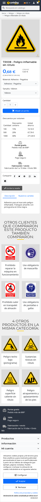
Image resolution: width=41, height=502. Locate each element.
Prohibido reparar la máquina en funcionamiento (10, 270)
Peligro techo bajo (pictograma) (10, 359)
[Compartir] (15, 176)
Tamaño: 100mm (10, 89)
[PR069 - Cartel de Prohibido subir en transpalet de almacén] (10, 290)
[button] (34, 3)
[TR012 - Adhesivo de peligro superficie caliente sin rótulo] (10, 378)
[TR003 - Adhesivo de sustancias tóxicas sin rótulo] (31, 344)
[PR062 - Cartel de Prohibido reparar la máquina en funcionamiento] (10, 253)
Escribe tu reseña (13, 188)
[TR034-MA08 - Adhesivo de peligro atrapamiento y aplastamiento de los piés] (31, 378)
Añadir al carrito (20, 110)
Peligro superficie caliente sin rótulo (10, 395)
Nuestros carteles (26, 196)
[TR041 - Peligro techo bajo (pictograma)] (10, 344)
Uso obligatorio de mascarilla (31, 267)
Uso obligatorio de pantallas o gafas (31, 305)
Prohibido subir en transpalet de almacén (10, 305)
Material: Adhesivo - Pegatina (15, 79)
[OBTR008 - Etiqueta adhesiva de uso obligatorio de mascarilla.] (31, 253)
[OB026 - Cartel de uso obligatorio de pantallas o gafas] (31, 290)
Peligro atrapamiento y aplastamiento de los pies (31, 395)
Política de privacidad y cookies (26, 493)
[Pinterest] (24, 176)
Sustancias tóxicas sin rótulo (30, 359)
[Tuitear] (19, 176)
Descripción (10, 196)
